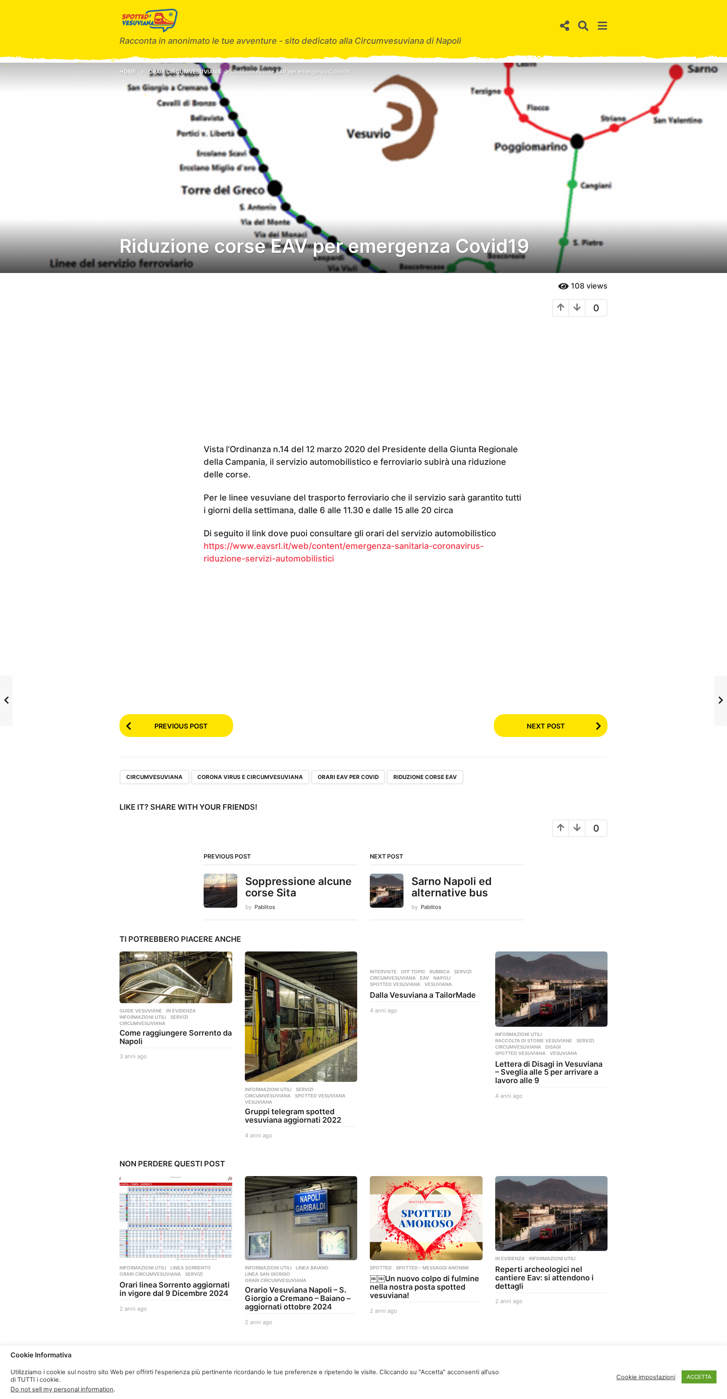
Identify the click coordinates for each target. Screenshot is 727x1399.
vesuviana (258, 1102)
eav (424, 977)
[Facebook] (122, 1375)
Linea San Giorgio (267, 1274)
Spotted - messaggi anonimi (432, 1267)
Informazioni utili (142, 1017)
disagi (553, 1046)
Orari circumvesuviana (150, 1274)
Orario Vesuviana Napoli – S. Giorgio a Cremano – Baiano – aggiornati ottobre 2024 (297, 1298)
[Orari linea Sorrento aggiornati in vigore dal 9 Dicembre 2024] (175, 1218)
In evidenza (181, 1010)
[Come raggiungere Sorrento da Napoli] (175, 977)
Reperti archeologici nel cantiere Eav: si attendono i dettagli (544, 1277)
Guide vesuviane (140, 1010)
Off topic (413, 971)
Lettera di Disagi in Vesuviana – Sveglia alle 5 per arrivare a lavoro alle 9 (548, 1072)
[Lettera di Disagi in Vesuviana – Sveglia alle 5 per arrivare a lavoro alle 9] (551, 988)
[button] (564, 26)
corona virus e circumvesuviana (250, 777)
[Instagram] (138, 1375)
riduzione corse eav (425, 777)
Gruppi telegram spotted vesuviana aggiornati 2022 (293, 1115)
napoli (442, 977)
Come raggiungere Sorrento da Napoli (175, 1037)
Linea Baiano (312, 1267)
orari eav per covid (348, 777)
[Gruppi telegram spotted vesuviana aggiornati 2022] (301, 1016)
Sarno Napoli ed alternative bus (451, 887)
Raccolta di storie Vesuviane (533, 1040)
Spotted (381, 1267)
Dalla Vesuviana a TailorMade (423, 995)
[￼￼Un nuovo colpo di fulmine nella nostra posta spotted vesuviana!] (426, 1218)
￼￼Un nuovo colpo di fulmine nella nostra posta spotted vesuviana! (424, 1287)
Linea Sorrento (190, 1267)
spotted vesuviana (320, 1095)
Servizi (179, 1017)
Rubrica (440, 971)
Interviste (383, 971)
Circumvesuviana (154, 777)
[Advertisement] (363, 384)
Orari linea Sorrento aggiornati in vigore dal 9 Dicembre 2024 (174, 1289)
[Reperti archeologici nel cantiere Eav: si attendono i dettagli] (551, 1213)
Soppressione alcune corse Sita (298, 887)
